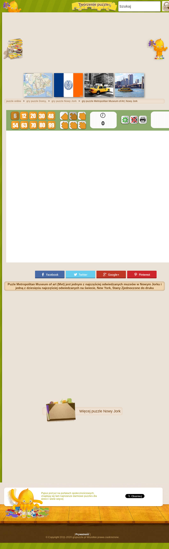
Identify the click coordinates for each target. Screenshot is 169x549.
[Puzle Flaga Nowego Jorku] (68, 96)
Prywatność (82, 534)
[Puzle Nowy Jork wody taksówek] (129, 96)
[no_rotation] (134, 120)
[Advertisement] (84, 42)
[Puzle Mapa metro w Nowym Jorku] (37, 96)
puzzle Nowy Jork (106, 411)
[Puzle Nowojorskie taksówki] (98, 96)
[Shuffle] (125, 120)
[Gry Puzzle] (12, 6)
